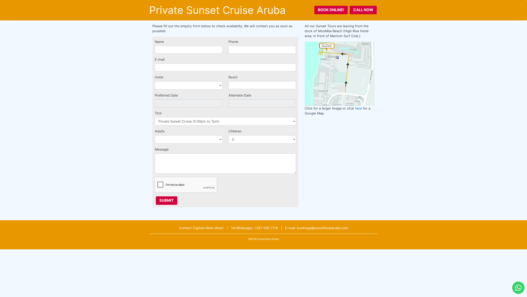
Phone (233, 42)
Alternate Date (240, 95)
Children (235, 131)
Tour (158, 113)
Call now (363, 10)
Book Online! (331, 10)
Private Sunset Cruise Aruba (217, 10)
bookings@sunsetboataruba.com (322, 228)
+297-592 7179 (266, 228)
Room (233, 77)
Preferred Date (166, 95)
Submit (166, 200)
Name (159, 42)
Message (162, 149)
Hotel (159, 77)
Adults (160, 131)
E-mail (160, 59)
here (358, 108)
